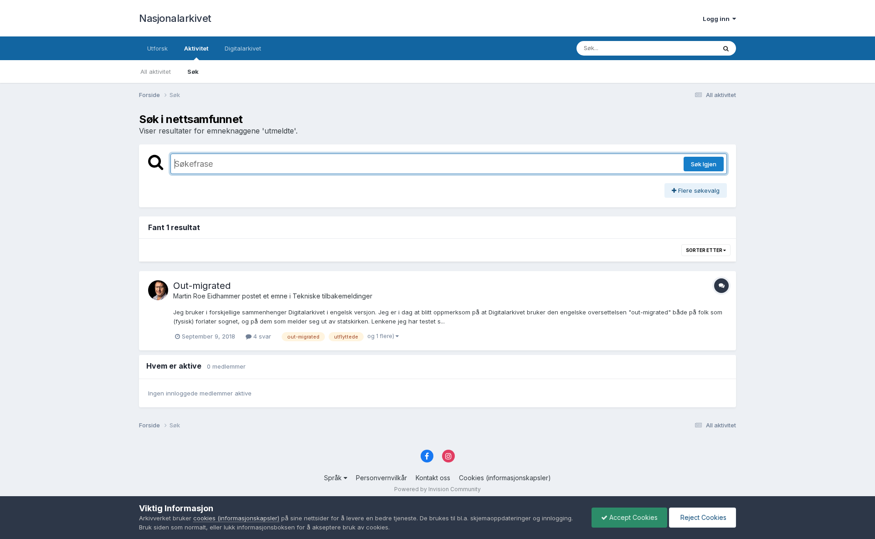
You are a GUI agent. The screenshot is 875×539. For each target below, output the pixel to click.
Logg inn (717, 18)
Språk (334, 478)
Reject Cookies (702, 517)
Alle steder (689, 48)
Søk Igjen (703, 164)
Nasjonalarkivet (175, 18)
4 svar (261, 336)
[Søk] (726, 48)
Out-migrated (202, 285)
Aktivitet (196, 48)
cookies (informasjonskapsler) (236, 518)
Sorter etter (704, 250)
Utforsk (157, 48)
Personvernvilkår (381, 478)
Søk (193, 71)
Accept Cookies (632, 517)
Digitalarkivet (243, 48)
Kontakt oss (433, 478)
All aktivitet (155, 71)
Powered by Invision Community (437, 489)
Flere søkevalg (698, 190)
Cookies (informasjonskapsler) (505, 478)
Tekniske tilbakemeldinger (332, 296)
